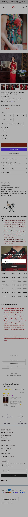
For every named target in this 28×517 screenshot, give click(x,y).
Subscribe (14, 266)
